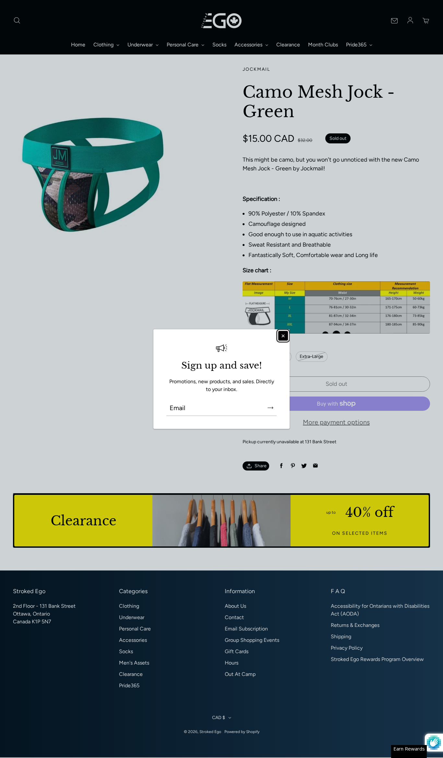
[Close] (283, 336)
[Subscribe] (270, 407)
